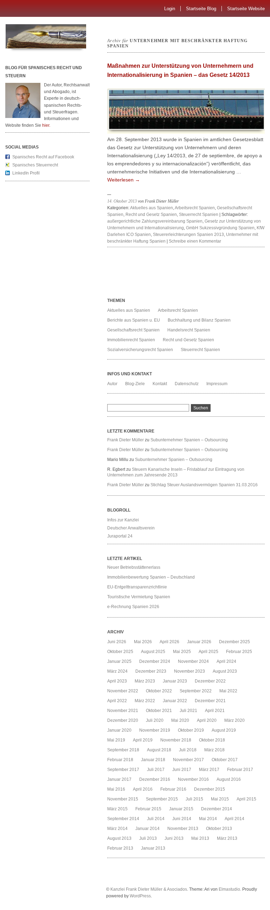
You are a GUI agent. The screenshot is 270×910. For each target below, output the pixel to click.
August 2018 (159, 749)
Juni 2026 (116, 641)
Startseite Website (246, 8)
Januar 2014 (147, 828)
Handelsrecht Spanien (188, 330)
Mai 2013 (200, 838)
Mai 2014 (208, 818)
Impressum (216, 383)
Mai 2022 (228, 690)
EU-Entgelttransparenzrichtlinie (137, 587)
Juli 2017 (156, 769)
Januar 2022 (175, 700)
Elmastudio (229, 889)
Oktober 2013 (219, 828)
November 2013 (182, 828)
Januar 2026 (199, 641)
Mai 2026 (143, 641)
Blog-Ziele (135, 383)
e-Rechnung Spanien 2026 (133, 606)
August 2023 (225, 671)
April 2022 (117, 700)
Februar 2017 (240, 769)
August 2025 (153, 651)
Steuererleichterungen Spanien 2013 (188, 234)
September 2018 (123, 749)
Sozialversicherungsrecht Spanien (140, 349)
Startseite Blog (201, 8)
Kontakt (160, 383)
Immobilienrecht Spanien (131, 339)
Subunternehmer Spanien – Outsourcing (189, 439)
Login (169, 8)
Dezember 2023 (150, 671)
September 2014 (123, 818)
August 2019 (224, 730)
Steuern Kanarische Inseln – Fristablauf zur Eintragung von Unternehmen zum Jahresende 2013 (175, 472)
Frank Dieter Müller (125, 439)
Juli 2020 (154, 720)
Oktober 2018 (212, 740)
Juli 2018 (188, 749)
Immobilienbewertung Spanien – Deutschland (151, 577)
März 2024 (117, 671)
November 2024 (193, 661)
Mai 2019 (116, 740)
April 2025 (208, 651)
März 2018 (214, 749)
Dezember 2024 (154, 661)
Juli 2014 (156, 818)
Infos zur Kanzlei (123, 519)
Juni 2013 (174, 838)
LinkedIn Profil (26, 173)
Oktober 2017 (225, 759)
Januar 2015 (181, 808)
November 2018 (175, 740)
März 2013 (227, 838)
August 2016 (229, 779)
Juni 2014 (181, 818)
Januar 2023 (175, 681)
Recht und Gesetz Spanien (151, 214)
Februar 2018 (120, 759)
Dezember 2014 (216, 808)
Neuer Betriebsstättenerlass (133, 567)
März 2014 (117, 828)
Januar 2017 (119, 779)
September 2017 (123, 769)
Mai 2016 (116, 789)
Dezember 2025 (234, 641)
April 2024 (226, 661)
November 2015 (122, 799)
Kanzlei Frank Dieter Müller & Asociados (148, 889)
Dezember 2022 (210, 681)
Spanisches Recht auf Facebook (43, 156)
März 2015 (117, 808)
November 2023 (189, 671)
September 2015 (162, 799)
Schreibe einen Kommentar (195, 241)
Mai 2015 (220, 799)
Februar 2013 (120, 848)
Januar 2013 (153, 848)
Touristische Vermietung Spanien (138, 596)
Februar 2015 (148, 808)
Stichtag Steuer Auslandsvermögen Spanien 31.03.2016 (204, 484)
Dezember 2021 (210, 700)
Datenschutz (187, 383)
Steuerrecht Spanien (198, 214)
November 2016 (193, 779)
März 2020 (234, 720)
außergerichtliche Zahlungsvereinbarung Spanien (154, 221)
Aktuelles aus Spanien (151, 207)
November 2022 (122, 690)
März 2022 (145, 700)
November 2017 (188, 759)
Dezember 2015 (209, 789)
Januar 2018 (153, 759)
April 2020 (207, 720)
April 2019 (143, 740)
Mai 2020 (180, 720)
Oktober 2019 (191, 730)
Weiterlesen (123, 180)
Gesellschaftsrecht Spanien (133, 330)
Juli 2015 (194, 799)
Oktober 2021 (159, 710)
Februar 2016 (173, 789)
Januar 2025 (119, 661)
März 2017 (209, 769)
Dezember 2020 (122, 720)
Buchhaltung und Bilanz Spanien (199, 320)
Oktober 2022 (159, 690)
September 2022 (196, 690)
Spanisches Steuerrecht (35, 165)
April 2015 (246, 799)
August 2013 (119, 838)
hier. (46, 125)
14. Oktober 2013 (122, 201)
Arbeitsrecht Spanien (195, 207)
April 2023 (117, 681)
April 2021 (215, 710)
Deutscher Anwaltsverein (131, 528)
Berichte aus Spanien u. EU (133, 320)
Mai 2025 (182, 651)
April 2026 (169, 641)
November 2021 (122, 710)
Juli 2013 (148, 838)
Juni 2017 (181, 769)
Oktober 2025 (120, 651)
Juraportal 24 (120, 536)
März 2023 (145, 681)
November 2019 (154, 730)
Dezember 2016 (154, 779)
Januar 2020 (119, 730)
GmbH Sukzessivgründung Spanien (220, 227)
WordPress (140, 895)
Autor (112, 383)
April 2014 (234, 818)
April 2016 (143, 789)
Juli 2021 (188, 710)
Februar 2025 (239, 651)
